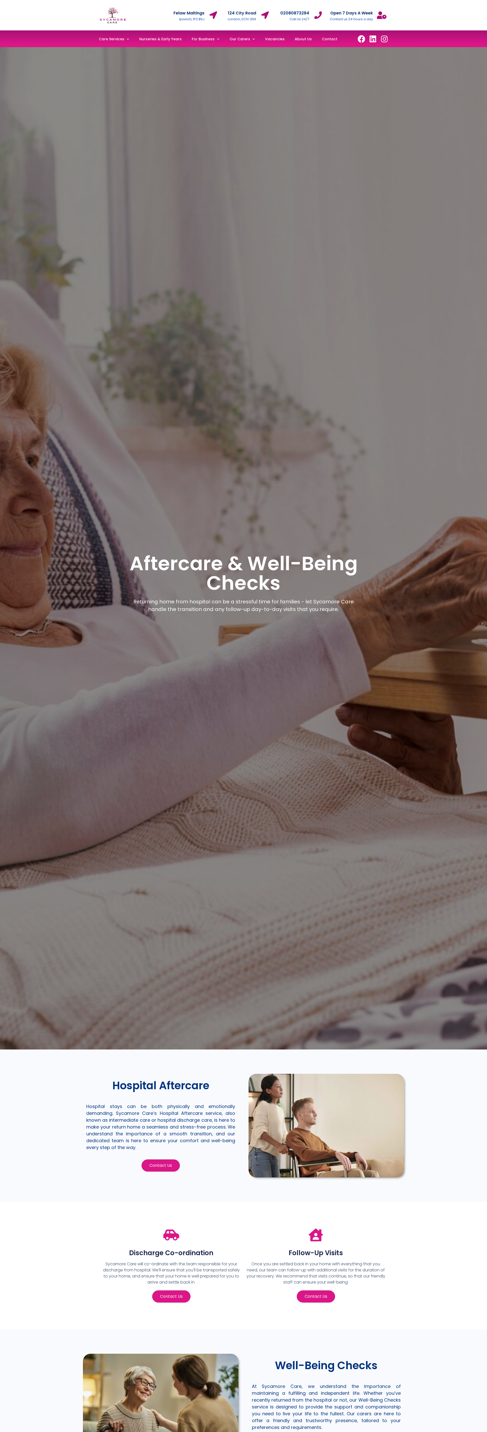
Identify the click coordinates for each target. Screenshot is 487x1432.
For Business (203, 39)
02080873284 (294, 13)
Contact (329, 39)
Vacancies (275, 39)
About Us (303, 39)
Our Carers (240, 39)
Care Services (111, 39)
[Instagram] (384, 39)
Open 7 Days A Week (351, 13)
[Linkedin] (373, 39)
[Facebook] (361, 39)
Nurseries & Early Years (160, 39)
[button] (161, 1165)
